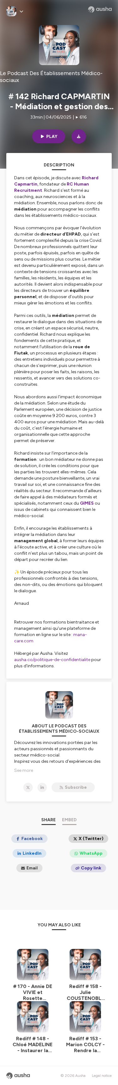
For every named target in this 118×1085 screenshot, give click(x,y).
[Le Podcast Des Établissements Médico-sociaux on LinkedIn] (42, 787)
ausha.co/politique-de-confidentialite (52, 659)
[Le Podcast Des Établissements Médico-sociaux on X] (28, 787)
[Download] (78, 136)
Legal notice (102, 1075)
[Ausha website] (100, 9)
